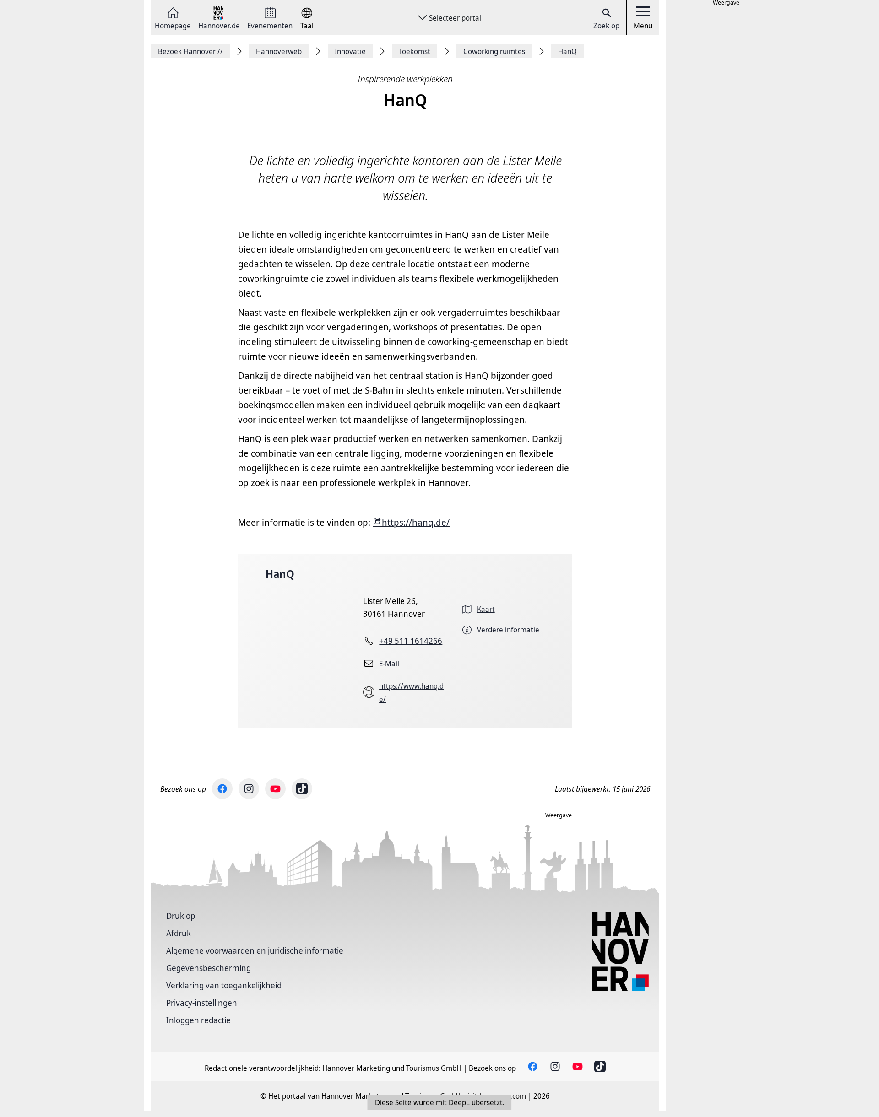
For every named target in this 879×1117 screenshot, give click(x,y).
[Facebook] (222, 788)
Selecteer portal (455, 18)
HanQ (280, 573)
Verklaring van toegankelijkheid (224, 985)
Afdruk (178, 933)
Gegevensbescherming (208, 968)
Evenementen (270, 25)
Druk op (180, 916)
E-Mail (389, 663)
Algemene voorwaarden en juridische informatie (254, 950)
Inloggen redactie (198, 1020)
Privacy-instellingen (201, 1002)
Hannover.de (219, 25)
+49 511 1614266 (410, 640)
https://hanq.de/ (416, 522)
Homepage (173, 25)
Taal (307, 25)
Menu (643, 26)
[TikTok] (302, 788)
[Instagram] (249, 788)
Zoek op (606, 26)
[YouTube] (275, 788)
